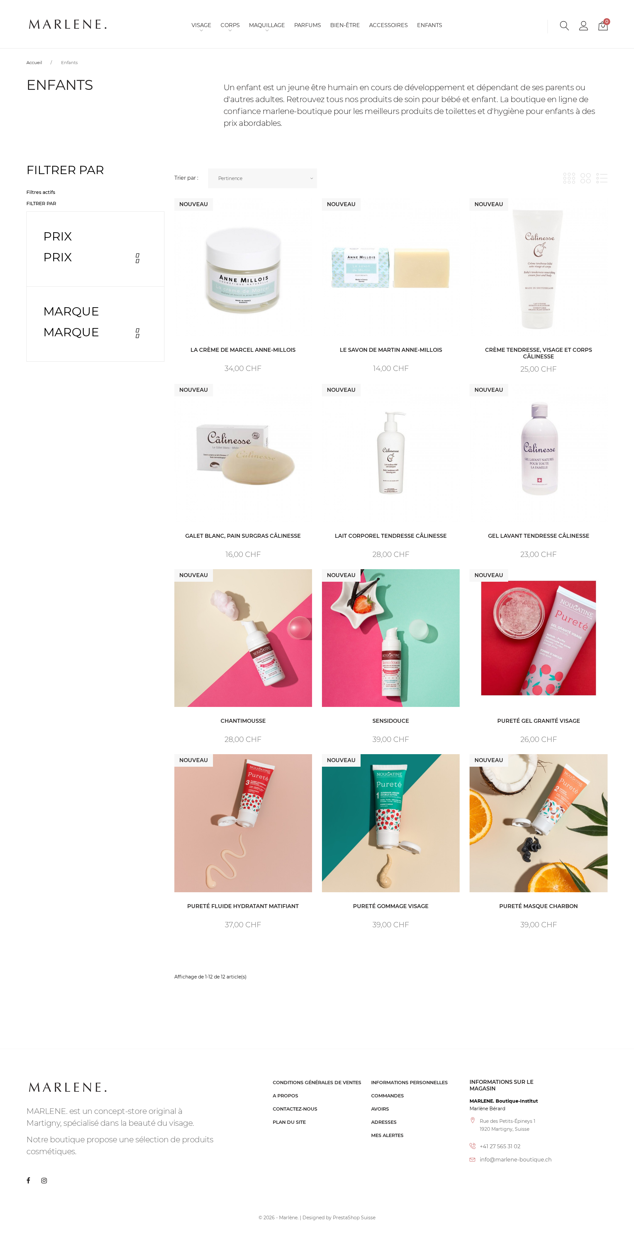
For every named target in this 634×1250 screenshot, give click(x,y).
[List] (602, 178)
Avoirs (380, 1109)
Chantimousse (243, 721)
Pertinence (230, 178)
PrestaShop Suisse (354, 1218)
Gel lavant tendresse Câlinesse (538, 536)
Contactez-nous (295, 1109)
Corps (230, 25)
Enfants (429, 25)
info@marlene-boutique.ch (516, 1160)
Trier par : (186, 178)
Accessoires (388, 25)
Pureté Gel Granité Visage (538, 721)
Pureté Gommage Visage (391, 906)
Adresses (384, 1122)
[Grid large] (585, 178)
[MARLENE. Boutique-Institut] (67, 24)
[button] (583, 26)
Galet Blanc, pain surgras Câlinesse (243, 536)
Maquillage (267, 25)
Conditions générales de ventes (317, 1082)
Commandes (387, 1096)
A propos (285, 1096)
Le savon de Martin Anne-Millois (391, 350)
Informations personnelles (409, 1082)
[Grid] (569, 178)
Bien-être (345, 25)
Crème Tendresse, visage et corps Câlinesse (538, 353)
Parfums (307, 25)
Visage (201, 25)
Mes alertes (387, 1135)
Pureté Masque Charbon (538, 906)
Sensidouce (390, 721)
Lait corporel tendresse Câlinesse (391, 536)
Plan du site (289, 1122)
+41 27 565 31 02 (500, 1146)
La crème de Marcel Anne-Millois (243, 350)
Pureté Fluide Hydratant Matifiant (243, 906)
